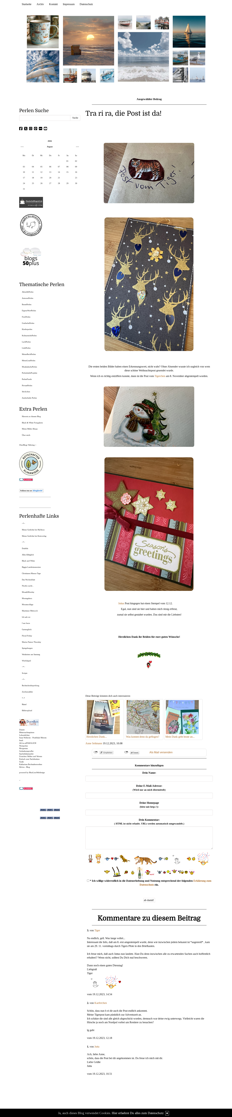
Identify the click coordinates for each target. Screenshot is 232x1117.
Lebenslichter (24, 735)
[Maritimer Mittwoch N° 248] (70, 75)
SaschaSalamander (26, 754)
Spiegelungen (27, 648)
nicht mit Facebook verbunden (96, 752)
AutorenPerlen (27, 298)
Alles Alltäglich (28, 555)
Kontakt (53, 4)
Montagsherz (27, 598)
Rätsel (24, 704)
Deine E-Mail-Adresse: (149, 787)
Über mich (26, 435)
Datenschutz (86, 4)
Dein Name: (149, 772)
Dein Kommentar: (149, 821)
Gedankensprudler (26, 751)
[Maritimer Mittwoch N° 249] (88, 40)
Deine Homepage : (149, 804)
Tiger (97, 930)
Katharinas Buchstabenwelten (30, 764)
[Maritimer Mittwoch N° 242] (125, 22)
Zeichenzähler (27, 692)
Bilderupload (27, 710)
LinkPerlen (26, 348)
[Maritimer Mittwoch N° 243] (107, 75)
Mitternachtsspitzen (26, 732)
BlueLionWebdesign (37, 772)
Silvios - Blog (24, 767)
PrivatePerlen (27, 385)
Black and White (28, 561)
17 (24, 178)
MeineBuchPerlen (29, 354)
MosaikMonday (28, 592)
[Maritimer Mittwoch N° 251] (42, 31)
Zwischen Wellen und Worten (30, 756)
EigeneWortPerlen (29, 311)
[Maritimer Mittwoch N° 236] (180, 57)
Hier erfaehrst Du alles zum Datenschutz (138, 1113)
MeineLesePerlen (28, 360)
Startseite (26, 4)
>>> (77, 147)
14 (59, 172)
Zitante (22, 730)
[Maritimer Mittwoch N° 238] (143, 56)
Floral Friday (27, 636)
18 (33, 178)
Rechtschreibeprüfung (30, 685)
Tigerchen (160, 376)
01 (67, 161)
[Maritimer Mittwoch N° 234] (197, 57)
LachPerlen (26, 342)
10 (24, 172)
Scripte (24, 673)
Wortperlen (23, 746)
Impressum (69, 4)
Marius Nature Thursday (31, 642)
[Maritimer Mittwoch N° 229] (197, 74)
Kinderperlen (27, 329)
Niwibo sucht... (28, 586)
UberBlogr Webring (27, 445)
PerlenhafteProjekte (29, 373)
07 (59, 167)
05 (41, 167)
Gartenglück (27, 629)
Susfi (21, 740)
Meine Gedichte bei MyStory (33, 530)
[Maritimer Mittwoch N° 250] (42, 66)
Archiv (40, 4)
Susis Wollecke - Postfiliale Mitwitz (33, 738)
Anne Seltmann (93, 743)
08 (67, 167)
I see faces (26, 623)
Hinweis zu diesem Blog (31, 416)
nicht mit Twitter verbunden (126, 752)
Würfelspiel (26, 661)
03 (24, 167)
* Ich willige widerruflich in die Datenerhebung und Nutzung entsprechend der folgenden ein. (150, 882)
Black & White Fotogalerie (32, 423)
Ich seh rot (26, 617)
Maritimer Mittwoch (30, 611)
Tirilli (21, 762)
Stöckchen (26, 392)
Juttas (121, 603)
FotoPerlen (26, 317)
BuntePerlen (26, 304)
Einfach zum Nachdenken (29, 759)
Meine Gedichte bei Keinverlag (34, 536)
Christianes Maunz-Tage (31, 573)
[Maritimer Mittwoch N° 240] (143, 22)
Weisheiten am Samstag (31, 654)
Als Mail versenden (161, 752)
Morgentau (23, 748)
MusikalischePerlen (29, 367)
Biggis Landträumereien (31, 567)
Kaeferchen (100, 1002)
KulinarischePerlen (29, 336)
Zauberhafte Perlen (29, 398)
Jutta (96, 1046)
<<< (22, 147)
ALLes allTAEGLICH (27, 743)
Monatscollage (27, 604)
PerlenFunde (27, 379)
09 (76, 167)
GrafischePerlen (28, 323)
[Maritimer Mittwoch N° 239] (162, 22)
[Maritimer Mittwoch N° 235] (180, 74)
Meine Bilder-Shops (30, 429)
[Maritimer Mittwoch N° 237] (189, 31)
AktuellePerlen (27, 292)
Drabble (25, 548)
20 (50, 178)
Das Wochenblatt (28, 580)
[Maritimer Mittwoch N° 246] (88, 75)
